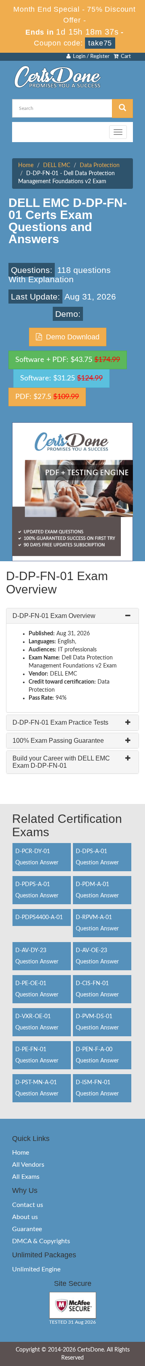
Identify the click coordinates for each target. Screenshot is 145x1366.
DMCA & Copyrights (41, 1241)
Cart (124, 56)
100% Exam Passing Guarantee (58, 740)
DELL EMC (56, 165)
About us (25, 1217)
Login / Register (90, 56)
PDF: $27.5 (47, 397)
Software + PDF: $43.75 (67, 360)
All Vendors (28, 1164)
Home (25, 165)
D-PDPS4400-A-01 (39, 917)
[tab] (72, 616)
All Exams (25, 1177)
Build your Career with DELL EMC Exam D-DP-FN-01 (61, 762)
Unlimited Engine (36, 1269)
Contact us (27, 1205)
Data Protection (100, 165)
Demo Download (70, 337)
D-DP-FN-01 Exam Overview (53, 615)
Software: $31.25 (61, 378)
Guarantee (27, 1229)
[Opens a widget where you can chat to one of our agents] (89, 1317)
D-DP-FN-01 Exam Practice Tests (60, 722)
